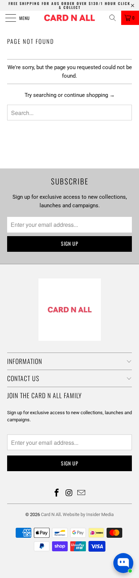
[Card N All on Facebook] (56, 493)
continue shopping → (89, 95)
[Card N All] (69, 18)
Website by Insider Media (88, 514)
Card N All (51, 514)
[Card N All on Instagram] (69, 493)
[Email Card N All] (81, 493)
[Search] (112, 18)
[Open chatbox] (123, 563)
